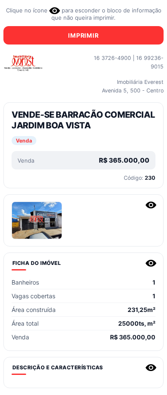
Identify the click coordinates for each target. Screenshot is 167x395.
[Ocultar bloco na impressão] (151, 205)
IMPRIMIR (83, 35)
